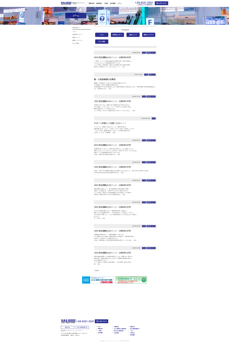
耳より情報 (102, 41)
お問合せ (132, 333)
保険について (133, 34)
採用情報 (132, 335)
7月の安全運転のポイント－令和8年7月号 (112, 101)
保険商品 (99, 3)
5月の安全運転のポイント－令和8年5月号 (112, 167)
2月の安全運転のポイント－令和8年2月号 (112, 231)
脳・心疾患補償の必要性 (105, 79)
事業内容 (91, 3)
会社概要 (112, 3)
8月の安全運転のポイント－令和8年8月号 (112, 57)
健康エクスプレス (149, 34)
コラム (119, 3)
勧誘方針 (132, 326)
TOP (99, 326)
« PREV (96, 270)
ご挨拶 (106, 3)
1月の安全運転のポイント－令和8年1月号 (112, 253)
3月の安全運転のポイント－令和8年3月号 (112, 207)
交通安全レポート (117, 34)
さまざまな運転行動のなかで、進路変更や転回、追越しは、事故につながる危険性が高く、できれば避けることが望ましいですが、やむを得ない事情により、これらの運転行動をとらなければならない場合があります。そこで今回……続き (115, 214)
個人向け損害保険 (118, 330)
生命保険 (116, 333)
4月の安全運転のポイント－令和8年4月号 (112, 185)
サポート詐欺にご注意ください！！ (110, 123)
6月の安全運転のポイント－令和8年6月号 (112, 145)
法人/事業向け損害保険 (120, 328)
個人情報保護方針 (134, 328)
